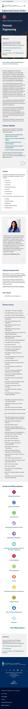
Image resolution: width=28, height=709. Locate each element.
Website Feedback (5, 705)
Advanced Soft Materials (14, 506)
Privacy (3, 699)
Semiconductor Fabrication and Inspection (14, 591)
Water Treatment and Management (14, 612)
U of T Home (4, 693)
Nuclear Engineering (14, 570)
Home (4, 62)
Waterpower (14, 622)
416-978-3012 (7, 50)
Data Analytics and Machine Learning (14, 527)
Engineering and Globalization (14, 537)
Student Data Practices (6, 702)
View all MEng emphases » (17, 628)
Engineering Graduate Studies (14, 10)
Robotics (14, 580)
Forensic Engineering (14, 560)
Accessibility (4, 696)
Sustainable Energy (14, 601)
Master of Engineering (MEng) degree (14, 62)
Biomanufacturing (14, 517)
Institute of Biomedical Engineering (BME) (14, 149)
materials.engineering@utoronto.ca (14, 47)
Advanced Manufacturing (14, 496)
